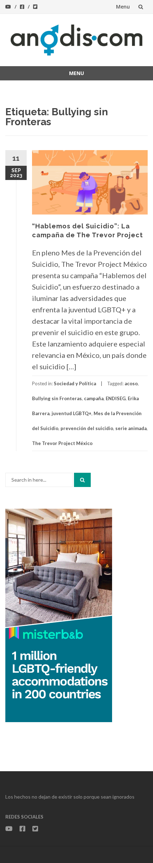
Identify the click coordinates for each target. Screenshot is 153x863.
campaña (94, 398)
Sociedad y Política (75, 383)
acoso (131, 383)
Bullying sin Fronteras (57, 398)
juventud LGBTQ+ (71, 413)
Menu (123, 6)
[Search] (82, 480)
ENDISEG (116, 398)
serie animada (131, 428)
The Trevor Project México (62, 443)
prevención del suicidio (86, 428)
